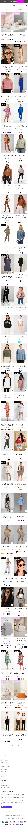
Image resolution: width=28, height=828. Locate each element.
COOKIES (3, 758)
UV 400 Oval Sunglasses (7, 609)
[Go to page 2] (21, 745)
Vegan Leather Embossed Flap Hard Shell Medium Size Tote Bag (20, 641)
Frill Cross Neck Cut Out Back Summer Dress (7, 674)
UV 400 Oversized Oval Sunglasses (7, 67)
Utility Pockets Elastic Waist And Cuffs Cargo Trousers (7, 455)
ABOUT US (3, 755)
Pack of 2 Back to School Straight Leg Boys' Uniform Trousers (7, 735)
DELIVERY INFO (4, 785)
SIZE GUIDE (3, 774)
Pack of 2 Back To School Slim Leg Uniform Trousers (21, 734)
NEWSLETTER (4, 762)
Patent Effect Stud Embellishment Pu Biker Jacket (7, 187)
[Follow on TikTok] (9, 811)
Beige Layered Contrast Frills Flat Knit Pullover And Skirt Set (20, 485)
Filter (7, 9)
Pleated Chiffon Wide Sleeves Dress (21, 515)
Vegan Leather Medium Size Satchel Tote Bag (7, 35)
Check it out (20, 1)
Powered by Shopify (19, 818)
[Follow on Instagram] (5, 811)
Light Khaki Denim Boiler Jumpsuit (7, 246)
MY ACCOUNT (4, 783)
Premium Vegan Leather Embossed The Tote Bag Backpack (7, 640)
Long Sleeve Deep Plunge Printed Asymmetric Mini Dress (7, 127)
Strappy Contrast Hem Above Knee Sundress (20, 547)
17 (18, 745)
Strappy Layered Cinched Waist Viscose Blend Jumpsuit (20, 97)
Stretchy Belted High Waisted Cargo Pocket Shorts (20, 610)
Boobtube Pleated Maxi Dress (20, 67)
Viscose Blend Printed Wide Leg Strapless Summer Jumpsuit (7, 580)
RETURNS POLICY (5, 787)
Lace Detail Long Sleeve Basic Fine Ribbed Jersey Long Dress (7, 278)
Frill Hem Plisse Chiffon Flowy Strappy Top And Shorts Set (7, 548)
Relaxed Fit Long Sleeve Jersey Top (21, 366)
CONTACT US (4, 769)
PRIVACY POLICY (4, 760)
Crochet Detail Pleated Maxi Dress (20, 395)
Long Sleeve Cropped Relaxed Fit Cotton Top (7, 366)
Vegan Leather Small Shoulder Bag (21, 703)
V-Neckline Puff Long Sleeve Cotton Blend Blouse (7, 97)
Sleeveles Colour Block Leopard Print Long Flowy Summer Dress (7, 517)
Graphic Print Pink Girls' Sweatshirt (20, 308)
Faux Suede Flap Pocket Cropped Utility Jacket (20, 217)
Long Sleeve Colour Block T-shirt (7, 395)
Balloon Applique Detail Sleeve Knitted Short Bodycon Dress (21, 276)
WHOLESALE (4, 771)
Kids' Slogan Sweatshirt (7, 337)
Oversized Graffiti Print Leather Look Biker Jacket (20, 187)
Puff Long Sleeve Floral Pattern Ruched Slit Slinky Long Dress (7, 424)
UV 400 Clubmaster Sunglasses (20, 579)
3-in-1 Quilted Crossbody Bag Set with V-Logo (20, 36)
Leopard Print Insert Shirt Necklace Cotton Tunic (20, 247)
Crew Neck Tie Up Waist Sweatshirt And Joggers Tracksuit (21, 127)
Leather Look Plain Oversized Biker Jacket (20, 156)
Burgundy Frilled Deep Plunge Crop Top (20, 454)
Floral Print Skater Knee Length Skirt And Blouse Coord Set (20, 674)
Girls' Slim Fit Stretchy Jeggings (21, 337)
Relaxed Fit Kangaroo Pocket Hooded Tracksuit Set (7, 157)
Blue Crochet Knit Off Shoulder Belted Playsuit (20, 424)
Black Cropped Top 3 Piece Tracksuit (7, 308)
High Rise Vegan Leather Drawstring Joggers (7, 217)
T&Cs (2, 776)
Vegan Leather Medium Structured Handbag (7, 703)
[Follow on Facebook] (2, 811)
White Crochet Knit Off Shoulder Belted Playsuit (7, 485)
